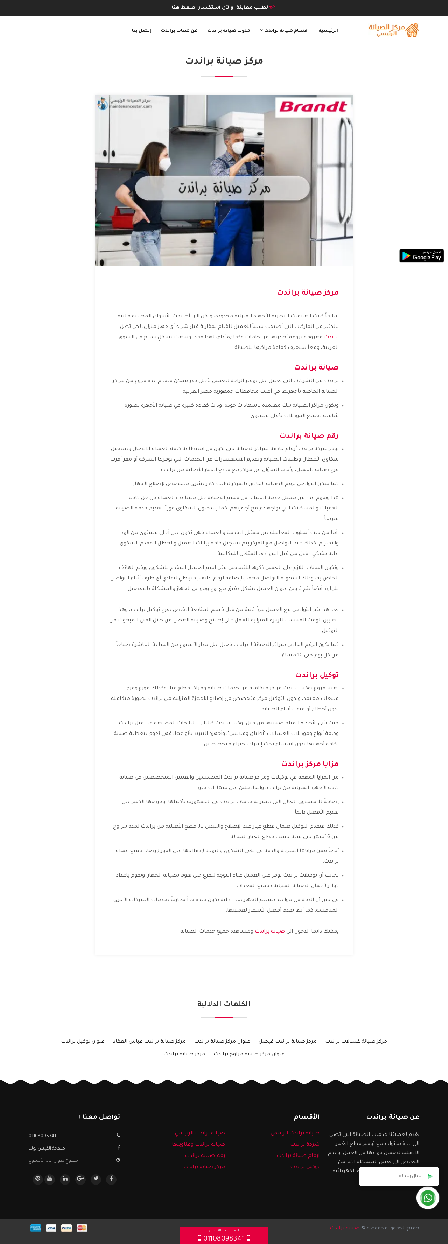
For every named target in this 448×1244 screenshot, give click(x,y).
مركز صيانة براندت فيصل (288, 1042)
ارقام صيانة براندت (298, 1156)
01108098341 (42, 1136)
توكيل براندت (305, 1167)
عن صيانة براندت (179, 31)
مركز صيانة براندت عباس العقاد (149, 1042)
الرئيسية (328, 31)
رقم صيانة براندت (205, 1156)
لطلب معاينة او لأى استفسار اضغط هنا (221, 7)
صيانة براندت (270, 932)
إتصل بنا (141, 31)
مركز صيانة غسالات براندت (356, 1042)
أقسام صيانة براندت (286, 31)
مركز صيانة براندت (184, 1054)
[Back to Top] (8, 1230)
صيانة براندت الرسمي (295, 1134)
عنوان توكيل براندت (83, 1042)
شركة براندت (305, 1145)
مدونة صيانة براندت (229, 31)
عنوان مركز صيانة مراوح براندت (249, 1054)
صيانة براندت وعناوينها (198, 1145)
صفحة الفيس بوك (47, 1148)
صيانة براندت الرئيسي (200, 1134)
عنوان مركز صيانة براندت (222, 1042)
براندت (331, 337)
